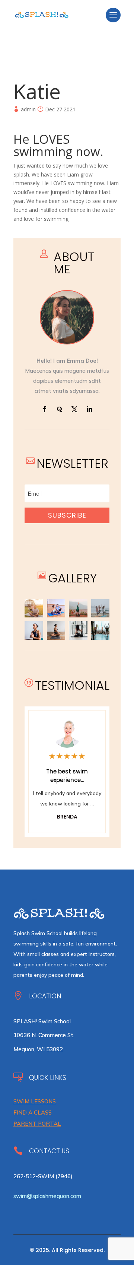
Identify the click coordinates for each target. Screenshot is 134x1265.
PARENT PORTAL (37, 1123)
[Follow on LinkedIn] (89, 409)
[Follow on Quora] (60, 409)
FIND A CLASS (32, 1112)
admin (28, 109)
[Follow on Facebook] (45, 409)
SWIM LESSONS (34, 1101)
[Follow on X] (74, 409)
